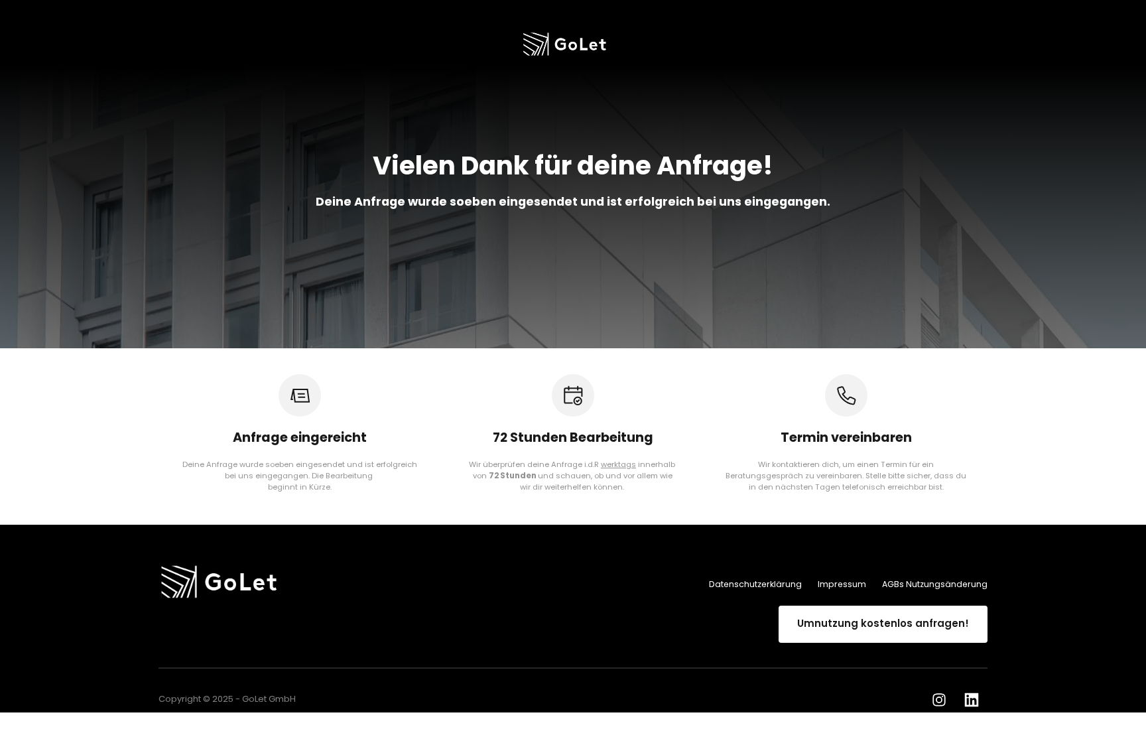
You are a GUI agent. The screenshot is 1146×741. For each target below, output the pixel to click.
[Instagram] (943, 700)
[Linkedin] (976, 700)
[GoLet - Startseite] (568, 44)
